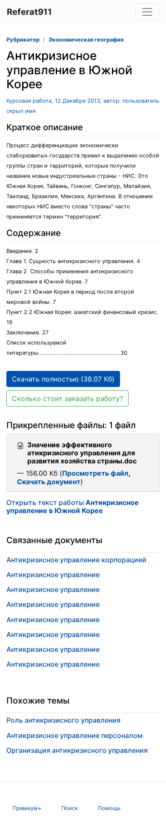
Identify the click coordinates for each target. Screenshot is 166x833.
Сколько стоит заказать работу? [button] (67, 398)
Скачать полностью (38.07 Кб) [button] (63, 379)
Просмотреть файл (95, 473)
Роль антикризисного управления (63, 720)
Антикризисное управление (53, 574)
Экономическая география (86, 39)
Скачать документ (48, 481)
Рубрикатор (23, 39)
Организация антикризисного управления (77, 750)
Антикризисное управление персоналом (74, 735)
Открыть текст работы (72, 506)
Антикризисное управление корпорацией (76, 559)
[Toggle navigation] (147, 11)
